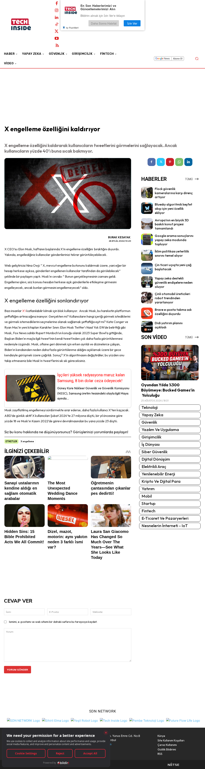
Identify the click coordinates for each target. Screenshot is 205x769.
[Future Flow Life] (183, 720)
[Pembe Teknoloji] (146, 720)
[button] (196, 58)
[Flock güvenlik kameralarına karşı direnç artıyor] (147, 192)
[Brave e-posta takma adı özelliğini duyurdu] (147, 313)
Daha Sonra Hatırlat (104, 23)
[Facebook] (56, 3)
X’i (24, 311)
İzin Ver (132, 23)
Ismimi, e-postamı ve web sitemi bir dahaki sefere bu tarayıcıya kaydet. (53, 622)
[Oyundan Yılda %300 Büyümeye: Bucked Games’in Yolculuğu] (170, 363)
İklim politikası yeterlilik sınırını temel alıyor (172, 253)
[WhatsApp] (179, 162)
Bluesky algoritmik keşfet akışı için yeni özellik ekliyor (173, 208)
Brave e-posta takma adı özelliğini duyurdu (173, 312)
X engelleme (27, 441)
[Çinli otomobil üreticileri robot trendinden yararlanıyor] (147, 297)
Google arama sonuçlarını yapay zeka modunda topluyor (174, 240)
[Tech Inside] (113, 720)
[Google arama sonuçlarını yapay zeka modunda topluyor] (147, 239)
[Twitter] (56, 31)
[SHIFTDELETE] (23, 720)
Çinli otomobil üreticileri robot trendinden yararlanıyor (172, 298)
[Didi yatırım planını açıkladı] (147, 326)
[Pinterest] (170, 162)
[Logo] (25, 24)
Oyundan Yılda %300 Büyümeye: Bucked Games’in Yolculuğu (168, 390)
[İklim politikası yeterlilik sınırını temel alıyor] (147, 255)
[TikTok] (56, 24)
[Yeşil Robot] (84, 720)
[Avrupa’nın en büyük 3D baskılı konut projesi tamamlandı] (147, 224)
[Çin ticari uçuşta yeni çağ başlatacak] (147, 268)
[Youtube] (56, 38)
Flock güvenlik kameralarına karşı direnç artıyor (174, 193)
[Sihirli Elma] (55, 720)
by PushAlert (72, 27)
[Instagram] (56, 10)
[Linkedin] (56, 17)
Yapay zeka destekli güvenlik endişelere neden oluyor (174, 282)
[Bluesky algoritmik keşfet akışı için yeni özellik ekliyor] (147, 208)
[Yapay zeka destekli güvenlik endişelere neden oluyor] (147, 282)
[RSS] (57, 45)
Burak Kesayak (119, 237)
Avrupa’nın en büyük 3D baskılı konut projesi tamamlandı (172, 224)
